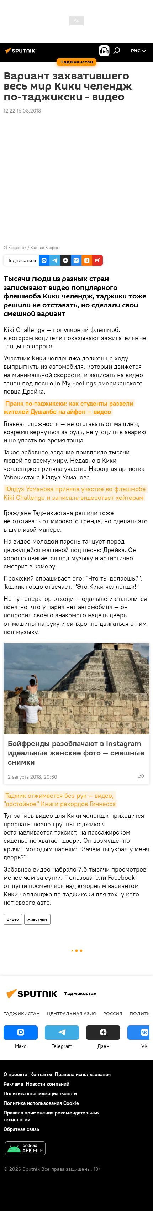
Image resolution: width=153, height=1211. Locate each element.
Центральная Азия (71, 1013)
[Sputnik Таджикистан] (21, 53)
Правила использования (83, 1074)
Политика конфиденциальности (40, 1093)
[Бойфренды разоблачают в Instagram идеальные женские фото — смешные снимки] (76, 688)
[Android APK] (25, 1149)
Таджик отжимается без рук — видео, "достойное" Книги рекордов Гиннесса (60, 799)
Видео (13, 919)
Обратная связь (21, 1129)
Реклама (13, 1084)
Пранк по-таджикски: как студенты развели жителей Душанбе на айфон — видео (69, 407)
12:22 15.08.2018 (22, 111)
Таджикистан (22, 1013)
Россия (112, 1013)
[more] (141, 776)
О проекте (15, 1074)
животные (37, 919)
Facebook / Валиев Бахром (34, 247)
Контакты (41, 1074)
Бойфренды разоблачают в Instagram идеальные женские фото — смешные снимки (76, 752)
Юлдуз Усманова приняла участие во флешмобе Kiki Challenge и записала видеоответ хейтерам (76, 493)
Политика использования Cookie (41, 1103)
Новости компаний (47, 1084)
